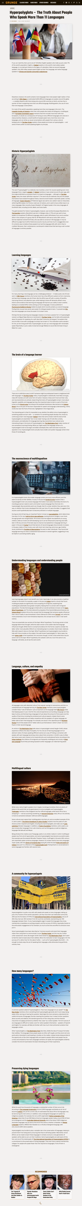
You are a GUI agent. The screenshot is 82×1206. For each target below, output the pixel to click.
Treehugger (15, 811)
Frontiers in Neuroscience (32, 529)
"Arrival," (58, 614)
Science (12, 8)
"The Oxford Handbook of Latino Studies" (35, 821)
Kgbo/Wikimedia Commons (63, 908)
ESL (66, 309)
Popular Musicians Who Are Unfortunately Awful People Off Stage (33, 1194)
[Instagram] (69, 2)
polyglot (29, 192)
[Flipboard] (74, 2)
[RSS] (79, 2)
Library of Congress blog (32, 842)
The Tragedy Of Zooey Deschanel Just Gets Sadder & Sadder (16, 1194)
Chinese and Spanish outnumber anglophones (33, 71)
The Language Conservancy (28, 1109)
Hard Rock (33, 2)
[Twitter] (71, 2)
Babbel (36, 65)
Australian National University (36, 1120)
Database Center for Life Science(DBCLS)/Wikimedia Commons (55, 389)
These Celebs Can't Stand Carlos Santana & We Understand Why (48, 1194)
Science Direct (16, 612)
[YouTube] (66, 2)
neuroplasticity (53, 514)
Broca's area (24, 404)
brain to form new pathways (34, 516)
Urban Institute (16, 739)
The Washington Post (51, 423)
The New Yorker (27, 122)
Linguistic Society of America (21, 111)
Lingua (48, 601)
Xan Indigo (14, 21)
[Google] (77, 2)
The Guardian (16, 213)
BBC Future (20, 296)
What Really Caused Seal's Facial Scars (64, 1192)
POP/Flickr (67, 185)
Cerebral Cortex (50, 499)
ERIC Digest (23, 99)
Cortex (26, 525)
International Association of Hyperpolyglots (48, 917)
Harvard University (47, 813)
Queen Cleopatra (25, 201)
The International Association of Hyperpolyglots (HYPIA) (50, 1139)
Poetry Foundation (45, 826)
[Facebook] (63, 2)
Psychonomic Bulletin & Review (21, 307)
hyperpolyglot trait (41, 845)
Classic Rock (24, 2)
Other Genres (43, 2)
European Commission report (25, 113)
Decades (53, 2)
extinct (20, 1111)
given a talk (18, 635)
